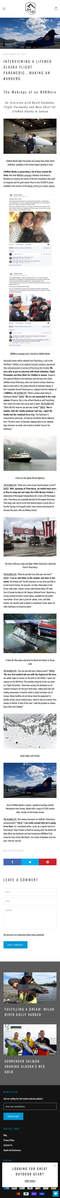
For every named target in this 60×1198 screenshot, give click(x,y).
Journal (18, 840)
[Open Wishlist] (56, 1194)
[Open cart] (56, 8)
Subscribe (13, 1116)
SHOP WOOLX (30, 1181)
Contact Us (7, 1145)
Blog (5, 1135)
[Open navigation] (4, 8)
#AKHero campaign (24, 175)
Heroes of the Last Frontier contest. (41, 185)
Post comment (15, 944)
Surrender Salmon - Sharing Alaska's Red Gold (25, 1066)
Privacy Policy (8, 1140)
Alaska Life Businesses (12, 1150)
